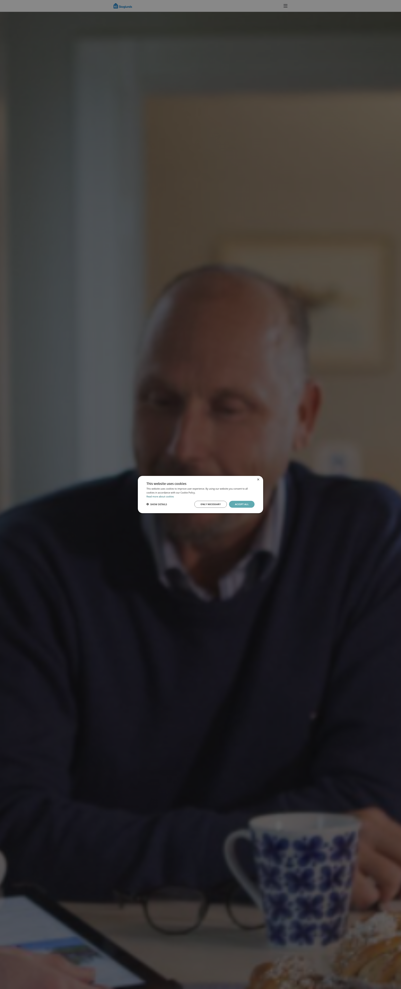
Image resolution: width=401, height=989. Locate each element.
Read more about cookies (160, 496)
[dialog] (200, 494)
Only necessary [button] (210, 504)
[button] (156, 504)
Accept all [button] (242, 504)
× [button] (258, 479)
